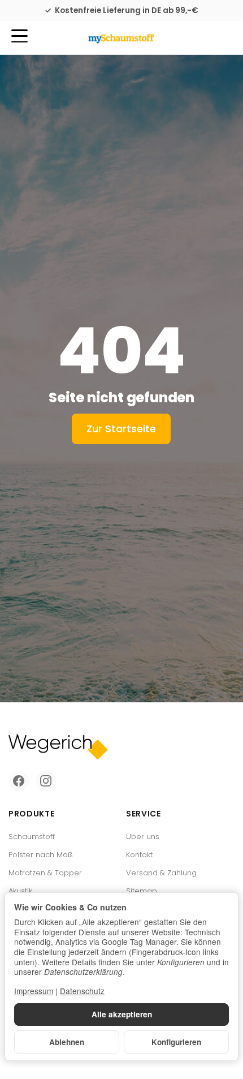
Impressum (33, 990)
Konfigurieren (176, 1042)
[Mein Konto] (202, 37)
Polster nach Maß (40, 854)
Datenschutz (82, 990)
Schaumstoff (31, 836)
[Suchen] (43, 36)
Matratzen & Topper (45, 872)
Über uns (142, 836)
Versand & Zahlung (161, 872)
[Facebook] (18, 781)
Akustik (20, 890)
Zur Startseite (121, 429)
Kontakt (139, 854)
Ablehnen (66, 1042)
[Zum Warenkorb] (223, 37)
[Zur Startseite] (121, 38)
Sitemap (141, 890)
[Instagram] (46, 781)
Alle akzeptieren (122, 1014)
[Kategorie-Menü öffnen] (19, 36)
